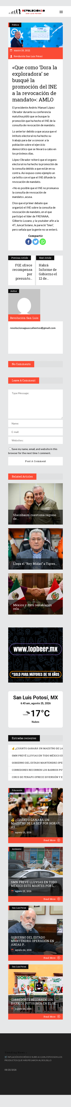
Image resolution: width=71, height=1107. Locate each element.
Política (15, 24)
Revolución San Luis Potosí (28, 56)
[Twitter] (35, 241)
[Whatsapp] (43, 241)
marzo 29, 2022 (21, 50)
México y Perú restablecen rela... (32, 607)
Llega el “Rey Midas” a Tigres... (35, 564)
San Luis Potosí (19, 907)
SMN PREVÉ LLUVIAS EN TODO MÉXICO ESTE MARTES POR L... (34, 884)
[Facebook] (28, 241)
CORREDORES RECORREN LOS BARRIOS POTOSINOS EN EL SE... (34, 1001)
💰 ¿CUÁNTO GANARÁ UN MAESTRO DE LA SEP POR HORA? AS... (35, 823)
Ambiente (16, 849)
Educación (17, 790)
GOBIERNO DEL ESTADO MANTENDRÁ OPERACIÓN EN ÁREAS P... (32, 941)
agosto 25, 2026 (23, 832)
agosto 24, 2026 (23, 949)
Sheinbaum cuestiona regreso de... (34, 517)
